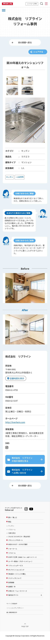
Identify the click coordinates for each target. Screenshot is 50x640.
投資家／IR (11, 587)
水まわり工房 (22, 557)
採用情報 (11, 582)
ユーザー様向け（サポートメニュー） (20, 561)
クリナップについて (14, 578)
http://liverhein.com (15, 422)
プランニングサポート (15, 540)
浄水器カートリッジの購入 (17, 574)
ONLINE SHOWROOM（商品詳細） (19, 537)
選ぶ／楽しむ (12, 517)
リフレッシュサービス (15, 565)
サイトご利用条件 (12, 603)
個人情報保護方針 (12, 612)
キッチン (11, 526)
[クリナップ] (7, 4)
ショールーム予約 (32, 3)
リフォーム (12, 553)
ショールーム (12, 549)
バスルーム (12, 529)
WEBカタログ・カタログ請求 (17, 544)
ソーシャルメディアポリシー (15, 608)
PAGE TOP (25, 626)
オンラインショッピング (16, 570)
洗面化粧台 (12, 533)
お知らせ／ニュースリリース (17, 591)
